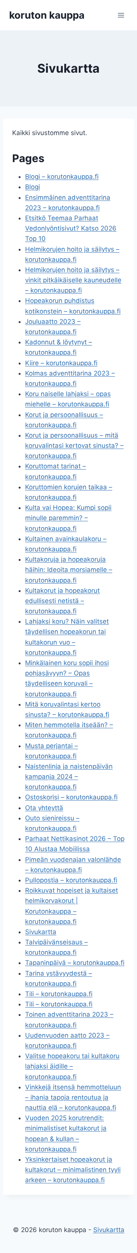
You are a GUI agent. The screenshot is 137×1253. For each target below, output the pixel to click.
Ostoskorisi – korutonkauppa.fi (71, 797)
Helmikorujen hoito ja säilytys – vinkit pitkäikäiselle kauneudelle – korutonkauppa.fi (73, 280)
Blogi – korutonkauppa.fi (62, 176)
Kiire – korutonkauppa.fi (61, 363)
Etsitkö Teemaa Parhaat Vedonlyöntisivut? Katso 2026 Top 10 (70, 228)
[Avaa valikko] (121, 15)
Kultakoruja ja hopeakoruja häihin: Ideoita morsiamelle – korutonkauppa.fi (68, 570)
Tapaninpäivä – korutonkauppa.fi (74, 962)
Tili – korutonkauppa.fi (58, 994)
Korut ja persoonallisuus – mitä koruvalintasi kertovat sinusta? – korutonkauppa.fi (74, 445)
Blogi (32, 187)
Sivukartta (40, 932)
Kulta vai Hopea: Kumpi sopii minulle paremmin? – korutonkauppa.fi (68, 518)
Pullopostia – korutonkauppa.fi (71, 880)
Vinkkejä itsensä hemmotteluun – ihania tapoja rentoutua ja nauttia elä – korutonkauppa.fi (73, 1097)
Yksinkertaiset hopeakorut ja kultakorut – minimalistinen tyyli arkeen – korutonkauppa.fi (73, 1170)
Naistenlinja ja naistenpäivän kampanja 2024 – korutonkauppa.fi (69, 777)
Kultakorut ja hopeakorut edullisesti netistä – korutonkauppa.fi (62, 601)
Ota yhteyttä (44, 808)
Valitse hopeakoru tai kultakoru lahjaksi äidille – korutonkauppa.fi (72, 1066)
